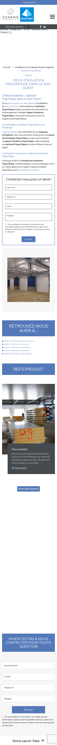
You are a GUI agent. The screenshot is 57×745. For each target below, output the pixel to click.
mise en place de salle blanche (21, 103)
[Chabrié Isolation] (10, 19)
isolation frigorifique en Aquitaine (16, 350)
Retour (28, 75)
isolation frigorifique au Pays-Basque (18, 354)
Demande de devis (14, 27)
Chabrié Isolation (10, 132)
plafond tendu (11, 106)
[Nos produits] (28, 429)
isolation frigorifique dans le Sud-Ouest (18, 341)
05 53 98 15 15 (29, 2)
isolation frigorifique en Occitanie (16, 344)
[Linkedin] (45, 27)
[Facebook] (41, 27)
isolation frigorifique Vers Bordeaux (17, 347)
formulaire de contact (28, 170)
